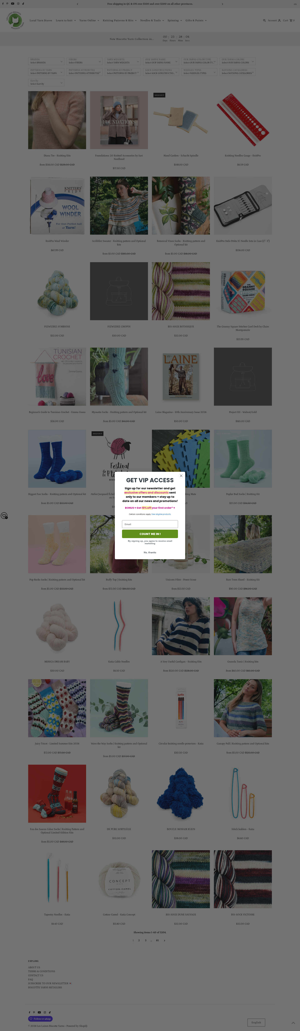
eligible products (163, 514)
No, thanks (150, 552)
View (153, 514)
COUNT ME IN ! (150, 534)
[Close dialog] (181, 476)
